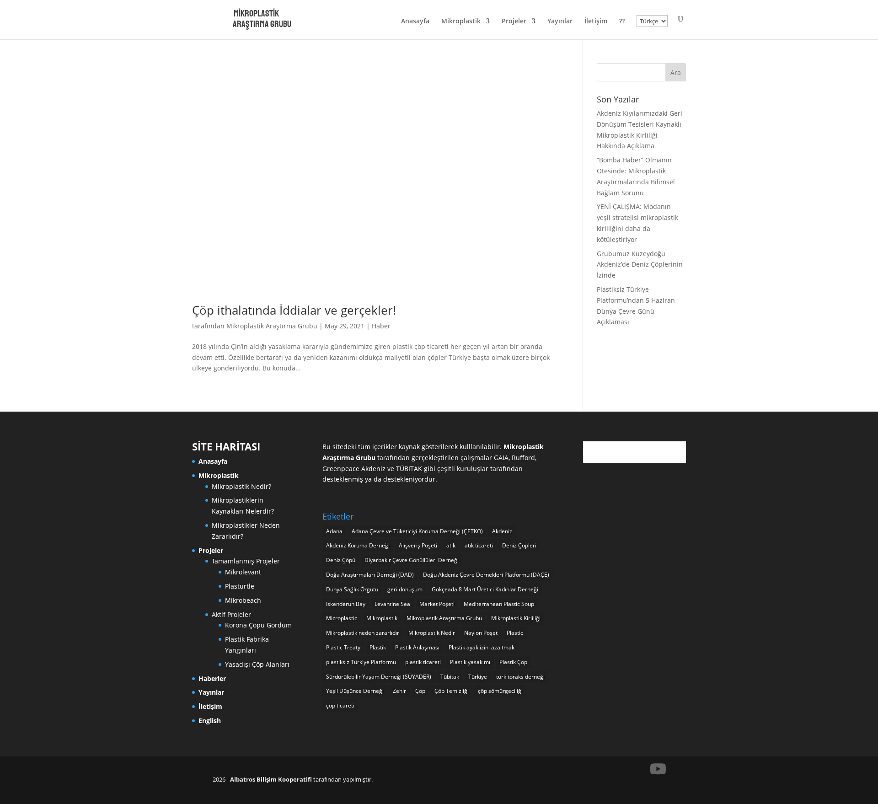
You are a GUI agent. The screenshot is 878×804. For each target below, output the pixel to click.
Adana (334, 531)
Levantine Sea (392, 604)
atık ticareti (479, 545)
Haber (381, 326)
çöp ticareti (340, 705)
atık (450, 545)
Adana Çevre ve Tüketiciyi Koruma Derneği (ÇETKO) (417, 531)
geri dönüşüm (405, 589)
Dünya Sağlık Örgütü (352, 589)
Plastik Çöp (513, 662)
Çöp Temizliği (451, 691)
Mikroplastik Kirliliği (516, 618)
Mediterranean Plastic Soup (499, 604)
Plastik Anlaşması (417, 647)
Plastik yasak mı (470, 662)
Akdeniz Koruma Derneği (358, 545)
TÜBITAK (409, 468)
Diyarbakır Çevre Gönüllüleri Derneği (411, 560)
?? (622, 21)
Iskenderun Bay (345, 604)
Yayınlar (560, 21)
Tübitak (449, 677)
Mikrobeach (243, 600)
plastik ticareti (423, 662)
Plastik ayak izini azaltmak (481, 647)
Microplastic (341, 618)
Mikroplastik (461, 21)
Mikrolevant (243, 572)
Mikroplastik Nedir (431, 633)
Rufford (523, 457)
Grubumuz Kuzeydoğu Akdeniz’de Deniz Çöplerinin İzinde (640, 264)
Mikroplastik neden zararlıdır (362, 633)
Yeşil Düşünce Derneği (355, 691)
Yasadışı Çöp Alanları (257, 664)
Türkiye (477, 677)
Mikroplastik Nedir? (241, 486)
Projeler (514, 21)
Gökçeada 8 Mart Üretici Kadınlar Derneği (485, 589)
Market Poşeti (437, 604)
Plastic (515, 633)
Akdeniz (502, 531)
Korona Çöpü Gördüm (258, 625)
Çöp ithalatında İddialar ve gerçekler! (294, 310)
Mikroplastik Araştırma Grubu (271, 326)
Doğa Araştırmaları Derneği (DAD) (370, 575)
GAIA (501, 457)
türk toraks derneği (520, 677)
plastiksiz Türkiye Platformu (361, 662)
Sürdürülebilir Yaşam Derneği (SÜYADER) (378, 677)
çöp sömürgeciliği (500, 691)
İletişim (595, 21)
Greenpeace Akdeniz (353, 468)
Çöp (420, 691)
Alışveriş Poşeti (418, 545)
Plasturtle (239, 586)
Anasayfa (415, 21)
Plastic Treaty (343, 647)
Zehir (399, 691)
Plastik (377, 647)
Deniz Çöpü (340, 560)
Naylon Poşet (481, 633)
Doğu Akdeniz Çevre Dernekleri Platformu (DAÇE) (486, 575)
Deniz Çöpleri (519, 545)
